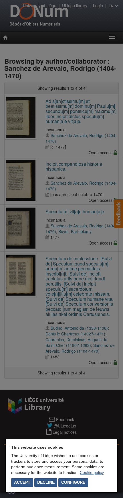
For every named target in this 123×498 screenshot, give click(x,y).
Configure (73, 482)
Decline (46, 482)
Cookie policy (92, 472)
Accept (22, 482)
